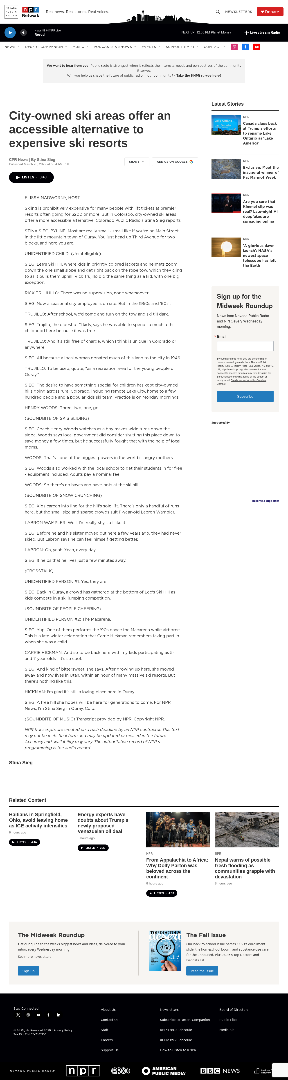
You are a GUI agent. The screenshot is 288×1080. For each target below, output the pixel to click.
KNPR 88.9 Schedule (176, 1030)
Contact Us (109, 1020)
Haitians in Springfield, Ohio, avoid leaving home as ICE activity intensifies (38, 820)
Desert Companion (44, 46)
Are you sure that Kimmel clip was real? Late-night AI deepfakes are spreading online (260, 211)
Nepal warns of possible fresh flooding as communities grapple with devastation (245, 868)
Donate (272, 11)
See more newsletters (34, 956)
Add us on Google (172, 162)
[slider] (31, 32)
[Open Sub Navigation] (19, 47)
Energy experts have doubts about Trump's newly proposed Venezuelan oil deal (103, 823)
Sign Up (28, 971)
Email (221, 336)
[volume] (23, 33)
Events (149, 46)
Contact (212, 46)
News (10, 46)
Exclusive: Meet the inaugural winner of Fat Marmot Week (261, 172)
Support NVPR (180, 46)
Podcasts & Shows (113, 46)
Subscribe (245, 396)
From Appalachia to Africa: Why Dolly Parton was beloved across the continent (177, 868)
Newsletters (238, 11)
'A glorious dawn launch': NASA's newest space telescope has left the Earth (259, 255)
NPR (246, 117)
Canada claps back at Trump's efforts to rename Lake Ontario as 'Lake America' (260, 133)
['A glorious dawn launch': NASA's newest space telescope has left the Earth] (226, 247)
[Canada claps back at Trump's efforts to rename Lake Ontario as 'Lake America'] (226, 125)
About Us (108, 1010)
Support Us (110, 1050)
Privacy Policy (63, 1030)
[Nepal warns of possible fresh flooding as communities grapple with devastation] (247, 829)
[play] (10, 32)
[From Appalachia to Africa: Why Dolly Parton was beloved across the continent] (178, 829)
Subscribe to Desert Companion (185, 1020)
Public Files (228, 1020)
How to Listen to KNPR (178, 1050)
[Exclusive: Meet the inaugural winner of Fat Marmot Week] (226, 169)
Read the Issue (202, 971)
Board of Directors (233, 1010)
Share (134, 162)
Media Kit (226, 1030)
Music (78, 46)
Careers (107, 1040)
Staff (104, 1030)
